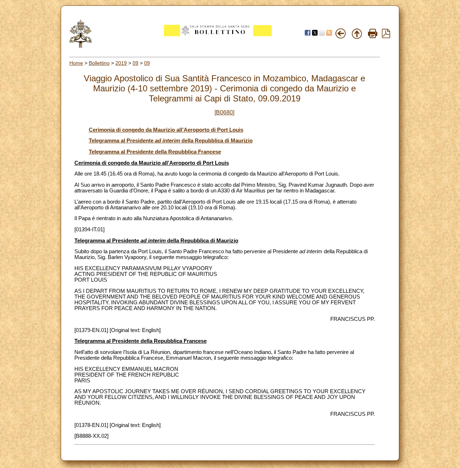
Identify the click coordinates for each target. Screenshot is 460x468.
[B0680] (224, 112)
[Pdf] (386, 36)
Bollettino (99, 63)
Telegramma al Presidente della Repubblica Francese (155, 152)
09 (135, 63)
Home (76, 63)
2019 (121, 63)
